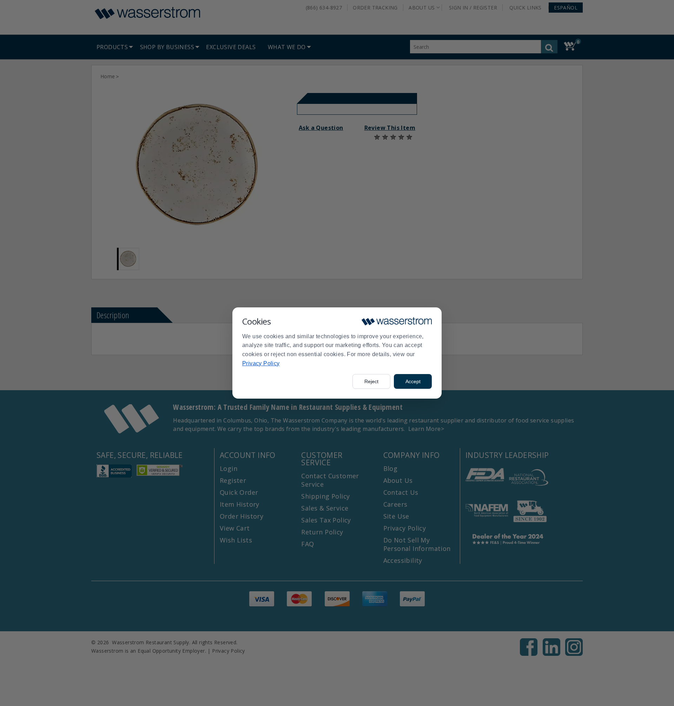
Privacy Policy (261, 363)
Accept (413, 381)
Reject (371, 381)
